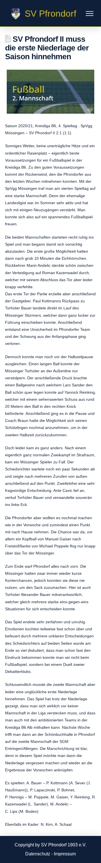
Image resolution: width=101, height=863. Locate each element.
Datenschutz (37, 853)
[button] (89, 13)
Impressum (65, 853)
